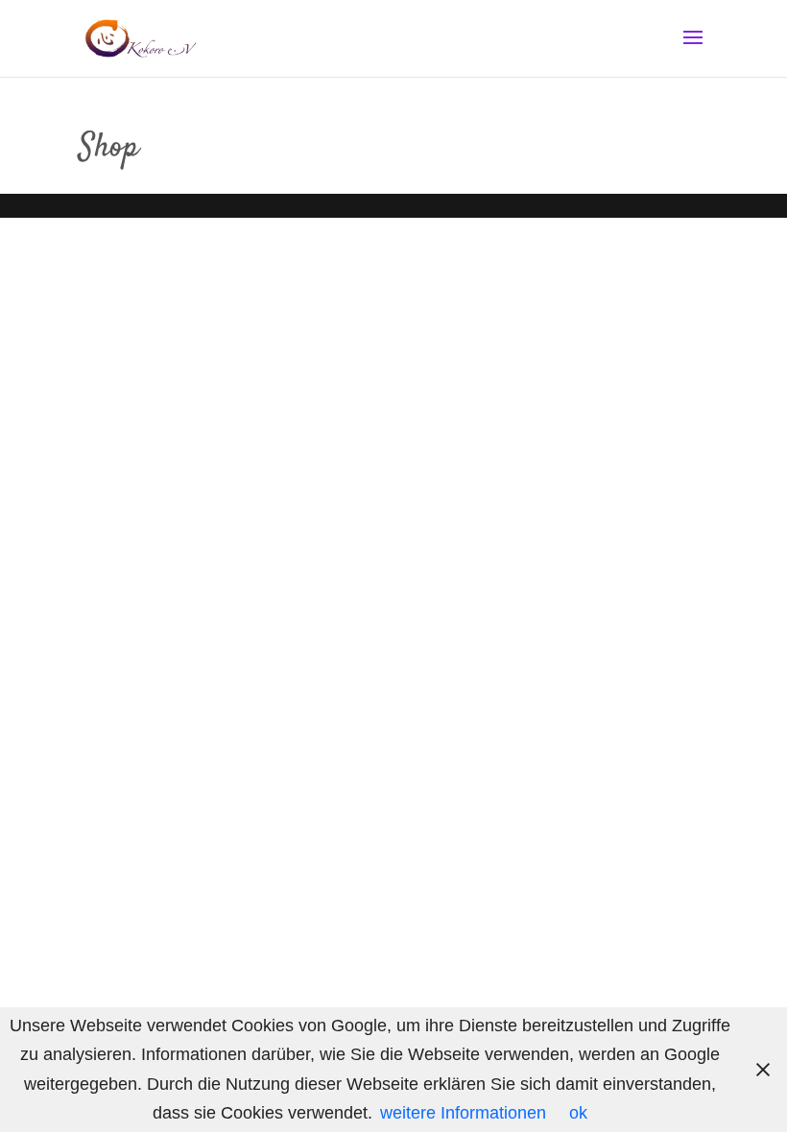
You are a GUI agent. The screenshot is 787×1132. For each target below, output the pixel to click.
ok (578, 1112)
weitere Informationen (463, 1112)
